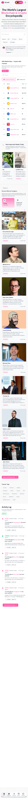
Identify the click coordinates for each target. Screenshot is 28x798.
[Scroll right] (25, 166)
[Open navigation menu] (25, 2)
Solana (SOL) (13, 119)
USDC (11, 114)
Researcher (14, 493)
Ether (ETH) (13, 93)
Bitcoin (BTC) (13, 88)
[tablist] (14, 79)
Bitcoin (20, 39)
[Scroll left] (3, 166)
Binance (12, 103)
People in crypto (13, 518)
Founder (5, 487)
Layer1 (14, 499)
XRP (11, 108)
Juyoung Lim (17, 522)
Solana (18, 496)
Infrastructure (6, 493)
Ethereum (5, 42)
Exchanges (12, 42)
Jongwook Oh (17, 591)
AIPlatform (11, 496)
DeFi (9, 39)
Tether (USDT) (14, 98)
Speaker (18, 487)
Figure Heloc (13, 129)
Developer (5, 490)
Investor (18, 490)
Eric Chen (16, 557)
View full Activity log (9, 605)
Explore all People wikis (9, 477)
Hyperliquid (13, 134)
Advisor (12, 490)
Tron (11, 124)
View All (4, 70)
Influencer (22, 493)
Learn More (9, 51)
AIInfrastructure (6, 499)
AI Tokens (14, 39)
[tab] (9, 79)
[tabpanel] (14, 109)
